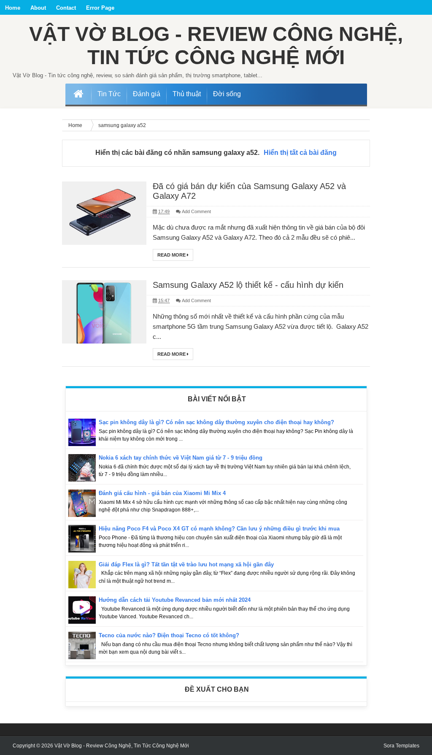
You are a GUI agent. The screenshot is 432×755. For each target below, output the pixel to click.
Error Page (100, 8)
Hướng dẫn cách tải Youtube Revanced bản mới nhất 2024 (175, 600)
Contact (66, 8)
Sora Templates (401, 746)
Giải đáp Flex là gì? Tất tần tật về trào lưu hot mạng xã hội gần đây (186, 564)
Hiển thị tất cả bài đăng (300, 152)
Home (12, 8)
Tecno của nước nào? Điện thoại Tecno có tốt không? (169, 635)
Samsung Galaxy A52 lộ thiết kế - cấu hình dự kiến (248, 285)
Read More (172, 254)
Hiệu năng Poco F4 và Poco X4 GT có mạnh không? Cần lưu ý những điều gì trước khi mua (219, 528)
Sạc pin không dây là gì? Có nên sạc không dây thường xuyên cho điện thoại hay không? (216, 422)
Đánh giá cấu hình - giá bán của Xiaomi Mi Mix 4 (162, 493)
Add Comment (196, 211)
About (38, 8)
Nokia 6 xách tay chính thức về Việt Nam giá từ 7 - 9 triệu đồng (180, 458)
